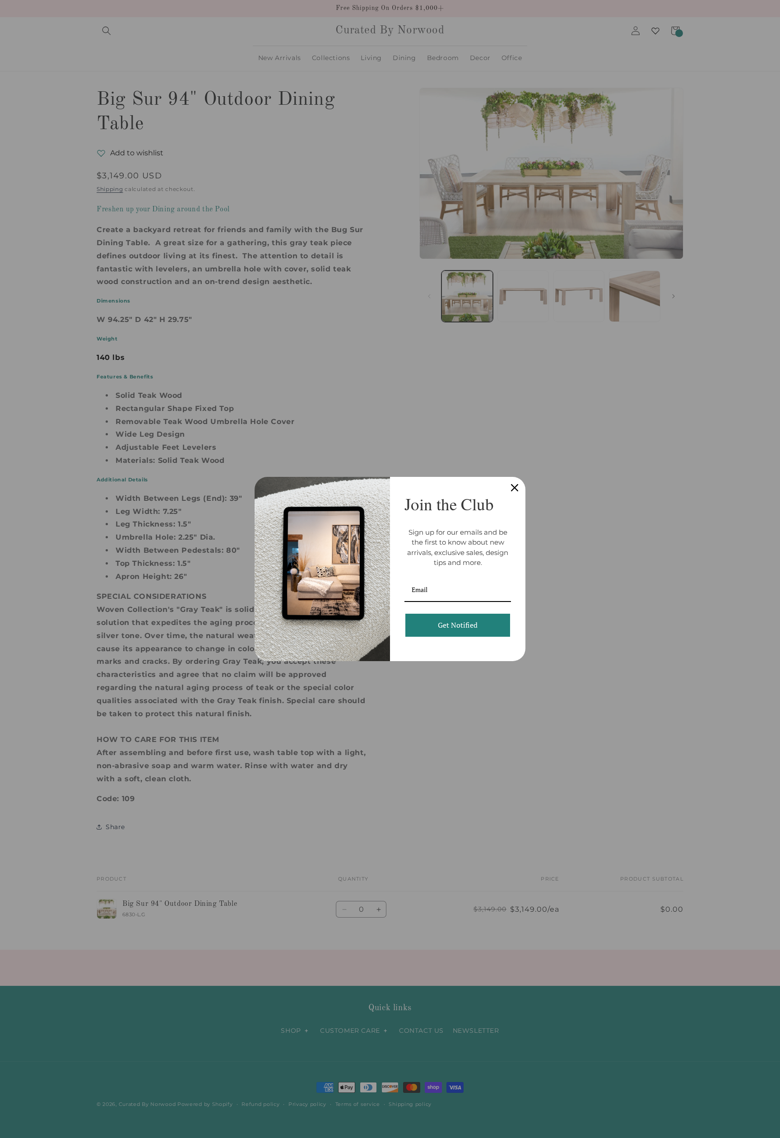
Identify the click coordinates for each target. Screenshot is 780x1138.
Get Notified (458, 625)
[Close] (514, 488)
